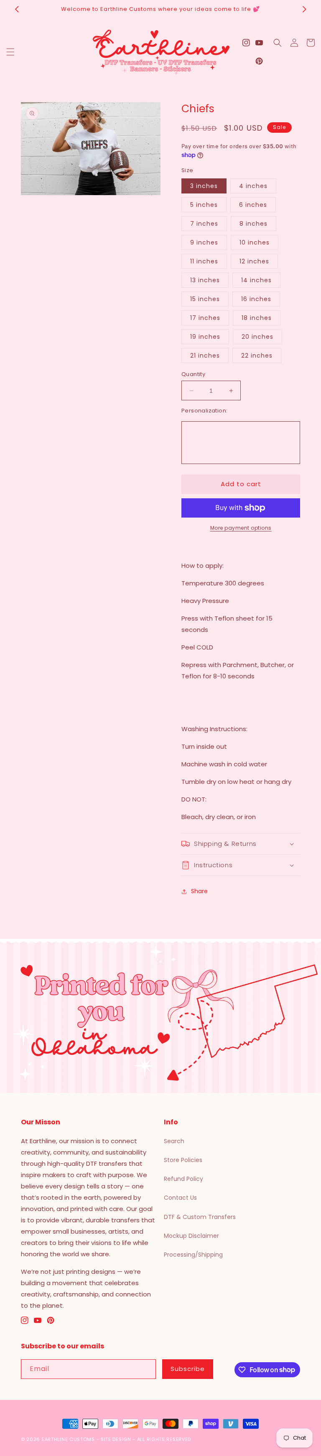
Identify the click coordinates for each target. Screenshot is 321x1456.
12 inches (254, 261)
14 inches (256, 280)
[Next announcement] (304, 9)
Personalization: (204, 411)
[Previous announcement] (17, 9)
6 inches (253, 205)
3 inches (204, 186)
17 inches (205, 318)
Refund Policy (183, 1179)
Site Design (116, 1439)
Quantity (193, 374)
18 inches (257, 318)
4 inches (253, 186)
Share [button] (199, 891)
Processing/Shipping (193, 1254)
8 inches (253, 223)
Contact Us (180, 1197)
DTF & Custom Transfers (200, 1217)
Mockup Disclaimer (191, 1236)
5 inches (204, 205)
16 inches (256, 299)
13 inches (205, 280)
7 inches (204, 223)
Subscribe (188, 1368)
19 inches (205, 336)
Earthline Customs (68, 1439)
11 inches (204, 261)
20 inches (257, 336)
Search (174, 1141)
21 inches (205, 355)
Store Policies (183, 1160)
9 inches (204, 242)
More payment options (241, 527)
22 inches (257, 355)
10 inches (254, 242)
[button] (10, 52)
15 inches (205, 299)
